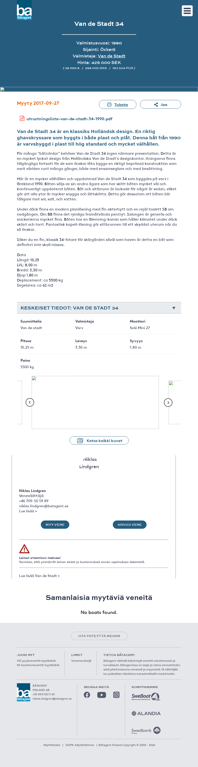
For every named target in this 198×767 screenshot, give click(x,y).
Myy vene (55, 524)
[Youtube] (101, 695)
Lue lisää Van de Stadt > (39, 575)
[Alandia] (146, 713)
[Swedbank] (146, 730)
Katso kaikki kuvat (104, 440)
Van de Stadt (111, 56)
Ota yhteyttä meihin (99, 635)
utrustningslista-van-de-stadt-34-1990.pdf (70, 118)
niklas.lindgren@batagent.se (43, 505)
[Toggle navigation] (187, 10)
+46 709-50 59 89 (34, 500)
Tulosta (121, 104)
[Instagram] (116, 695)
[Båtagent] (24, 10)
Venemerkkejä (81, 660)
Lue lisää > (28, 510)
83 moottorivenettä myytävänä (38, 665)
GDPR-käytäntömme (79, 745)
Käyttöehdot (51, 745)
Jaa (164, 104)
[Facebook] (87, 695)
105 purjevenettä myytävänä (36, 660)
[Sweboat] (146, 696)
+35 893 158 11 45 (44, 694)
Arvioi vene (130, 524)
